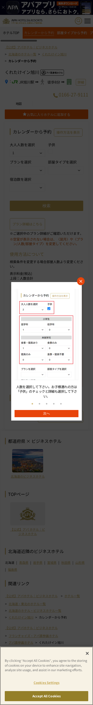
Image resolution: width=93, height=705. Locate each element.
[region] (46, 351)
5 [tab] (60, 404)
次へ (46, 413)
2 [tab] (39, 404)
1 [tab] (32, 404)
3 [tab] (46, 404)
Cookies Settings (46, 682)
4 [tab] (53, 404)
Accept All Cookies (46, 696)
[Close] (87, 653)
